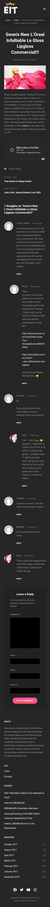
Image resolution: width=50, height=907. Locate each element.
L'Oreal (16, 20)
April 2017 (9, 855)
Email (13, 670)
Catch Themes (30, 901)
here (25, 125)
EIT (36, 60)
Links (6, 771)
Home (8, 20)
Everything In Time (31, 898)
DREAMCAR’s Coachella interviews (21, 808)
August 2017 (10, 850)
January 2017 (11, 871)
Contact (8, 776)
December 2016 (12, 877)
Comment (15, 615)
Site (6, 765)
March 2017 (10, 860)
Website (14, 685)
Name (13, 655)
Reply (19, 274)
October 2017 (10, 844)
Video (18, 168)
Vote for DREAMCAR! (14, 803)
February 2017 (11, 866)
